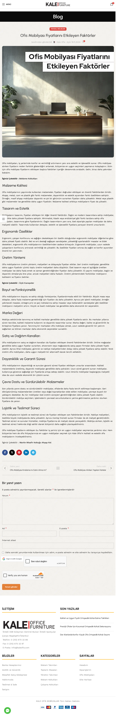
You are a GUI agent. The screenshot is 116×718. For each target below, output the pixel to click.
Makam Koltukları (49, 680)
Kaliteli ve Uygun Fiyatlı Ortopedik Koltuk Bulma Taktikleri (84, 618)
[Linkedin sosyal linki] (26, 452)
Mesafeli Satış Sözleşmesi (14, 675)
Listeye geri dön (58, 468)
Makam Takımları (49, 665)
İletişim (5, 689)
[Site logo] (58, 4)
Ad (4, 528)
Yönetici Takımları (49, 675)
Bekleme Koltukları (28, 178)
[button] (12, 559)
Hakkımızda (7, 680)
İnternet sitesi (9, 540)
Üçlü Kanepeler (26, 283)
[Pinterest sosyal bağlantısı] (19, 452)
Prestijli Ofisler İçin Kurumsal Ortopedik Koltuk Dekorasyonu (85, 626)
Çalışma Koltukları (49, 684)
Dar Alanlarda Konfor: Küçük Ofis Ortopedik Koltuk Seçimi (85, 635)
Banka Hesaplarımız (11, 665)
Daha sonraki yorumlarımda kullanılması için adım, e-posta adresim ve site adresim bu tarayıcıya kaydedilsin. (59, 552)
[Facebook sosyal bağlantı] (5, 452)
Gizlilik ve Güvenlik (11, 670)
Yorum (6, 495)
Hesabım (84, 665)
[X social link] (12, 452)
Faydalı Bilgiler (58, 29)
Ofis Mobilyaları (87, 675)
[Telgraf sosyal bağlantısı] (33, 452)
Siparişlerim (85, 670)
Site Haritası (86, 680)
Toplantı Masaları (49, 670)
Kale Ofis (61, 42)
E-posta (64, 528)
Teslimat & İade (9, 684)
